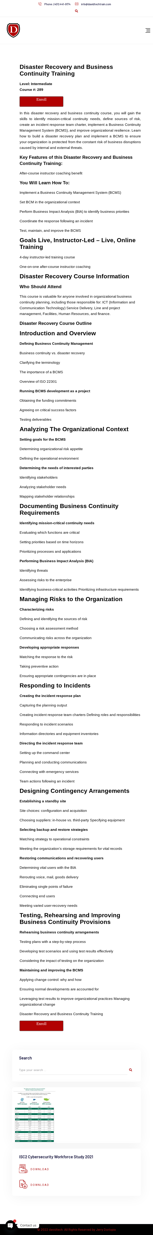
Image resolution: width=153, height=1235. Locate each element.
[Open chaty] (10, 1225)
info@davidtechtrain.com (96, 4)
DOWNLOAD (40, 1169)
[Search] (76, 11)
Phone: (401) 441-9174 (57, 4)
